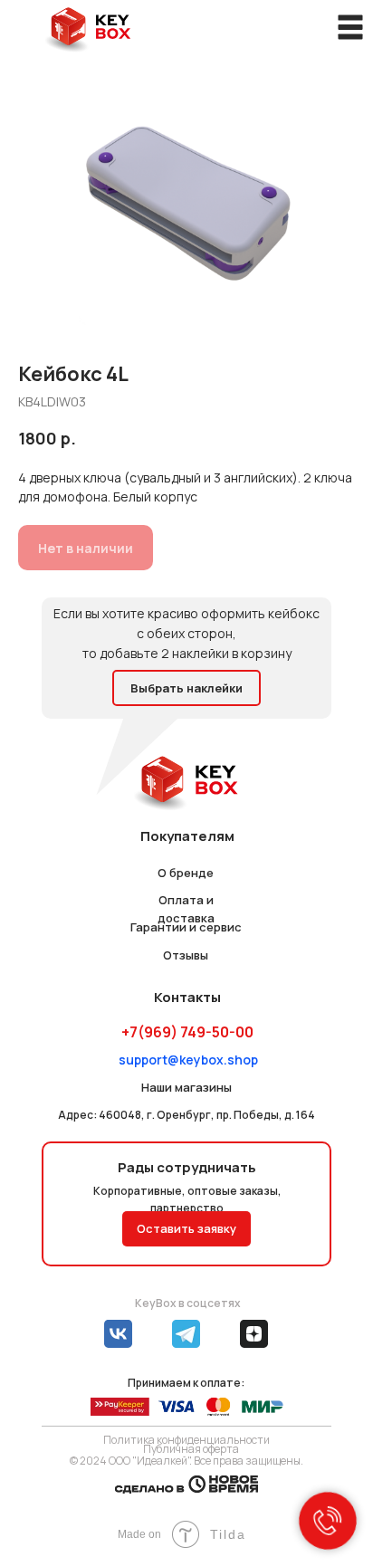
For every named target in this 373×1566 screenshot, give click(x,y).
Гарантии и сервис (186, 927)
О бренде (186, 872)
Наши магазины (186, 1087)
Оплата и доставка (186, 909)
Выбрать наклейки (186, 688)
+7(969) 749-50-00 (187, 1032)
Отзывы (185, 955)
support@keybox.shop (188, 1059)
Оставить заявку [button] (186, 1228)
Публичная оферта (191, 1448)
